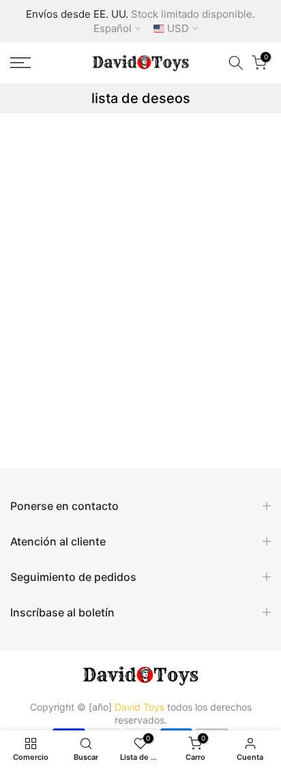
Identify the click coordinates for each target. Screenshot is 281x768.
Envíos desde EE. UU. (77, 14)
